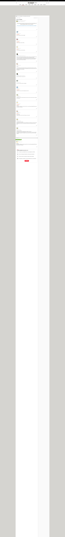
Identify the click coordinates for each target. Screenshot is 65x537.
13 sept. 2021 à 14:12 (22, 21)
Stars (39, 0)
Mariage (32, 0)
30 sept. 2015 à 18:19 (19, 65)
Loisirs (42, 0)
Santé (36, 0)
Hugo (46, 0)
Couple (26, 4)
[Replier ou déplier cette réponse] (37, 137)
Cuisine (21, 0)
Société (38, 0)
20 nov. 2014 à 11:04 (19, 82)
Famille (34, 0)
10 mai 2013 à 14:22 (18, 112)
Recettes (24, 0)
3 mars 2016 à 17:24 (18, 48)
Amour (29, 0)
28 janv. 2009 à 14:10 (19, 129)
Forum (48, 0)
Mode (17, 0)
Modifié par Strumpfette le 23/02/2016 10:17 (21, 75)
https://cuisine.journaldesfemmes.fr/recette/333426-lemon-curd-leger (26, 25)
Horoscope (44, 0)
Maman (35, 4)
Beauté (19, 0)
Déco (26, 0)
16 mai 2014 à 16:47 (18, 96)
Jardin (27, 0)
